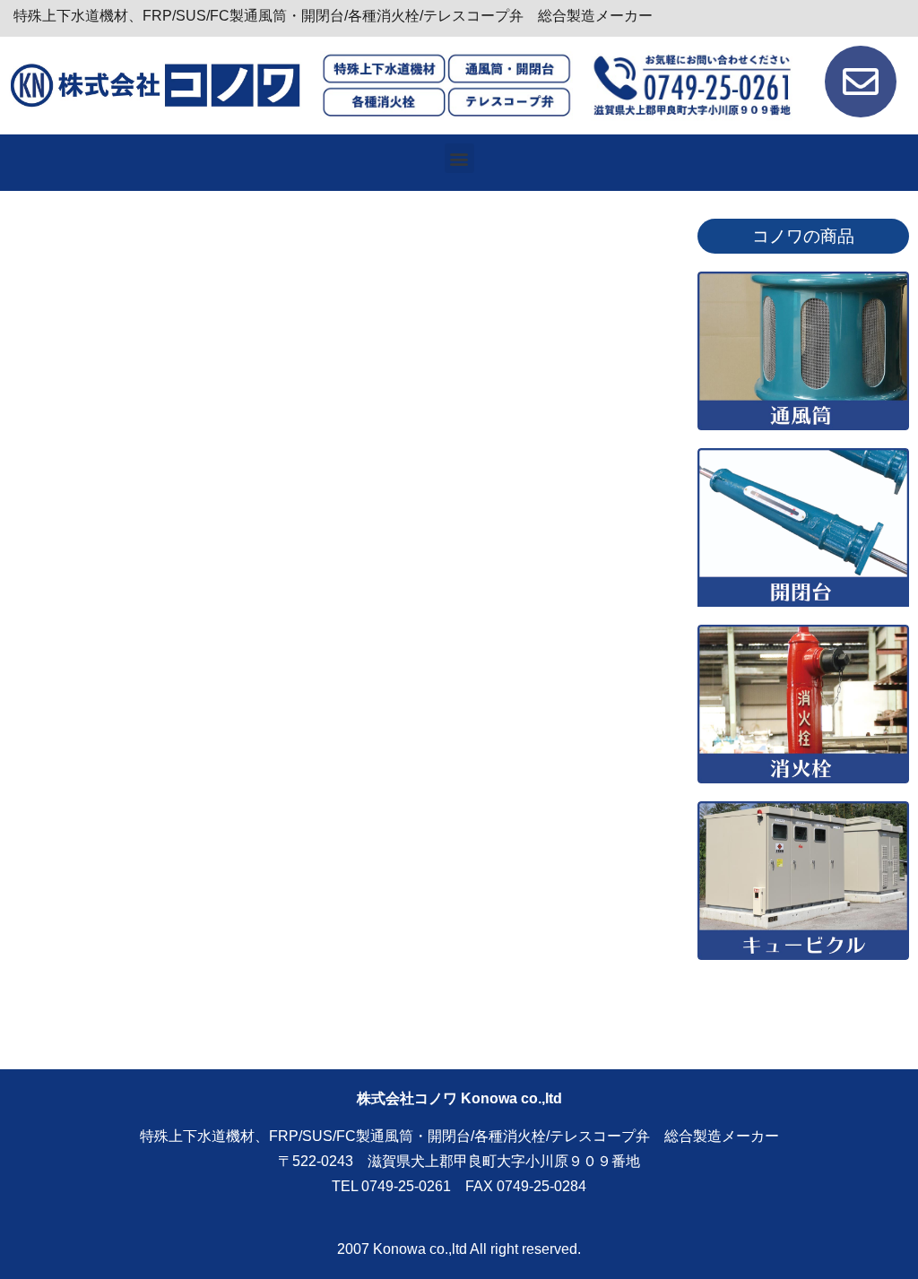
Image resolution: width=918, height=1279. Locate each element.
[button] (459, 158)
